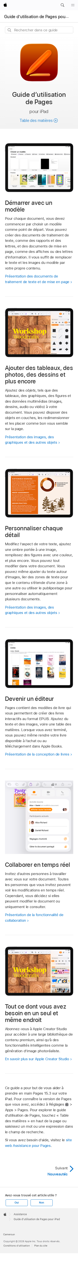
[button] (62, 5)
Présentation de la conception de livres (37, 754)
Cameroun (9, 1234)
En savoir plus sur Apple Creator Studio (37, 1059)
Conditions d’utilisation (16, 1245)
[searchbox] (39, 30)
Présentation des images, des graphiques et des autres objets (31, 440)
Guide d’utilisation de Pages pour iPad (40, 16)
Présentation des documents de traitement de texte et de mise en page (37, 279)
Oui (16, 1202)
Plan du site (40, 1245)
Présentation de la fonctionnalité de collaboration (34, 918)
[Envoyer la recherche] (9, 30)
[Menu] (73, 5)
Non (41, 1202)
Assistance (20, 1214)
